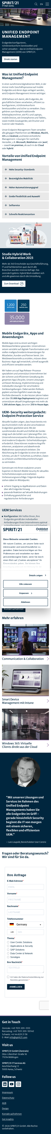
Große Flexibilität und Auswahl (24, 196)
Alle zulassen (25, 584)
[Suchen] (36, 4)
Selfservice (14, 205)
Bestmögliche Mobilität (21, 178)
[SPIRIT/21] (10, 4)
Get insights (8, 1119)
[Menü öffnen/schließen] (47, 4)
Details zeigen (36, 575)
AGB (4, 1103)
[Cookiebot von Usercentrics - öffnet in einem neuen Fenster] (36, 529)
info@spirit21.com (18, 1037)
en (41, 4)
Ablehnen (25, 602)
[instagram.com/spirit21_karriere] (18, 1084)
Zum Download (11, 283)
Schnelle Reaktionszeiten (22, 214)
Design (5, 1108)
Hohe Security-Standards (22, 169)
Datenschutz (8, 1097)
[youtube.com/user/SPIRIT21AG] (11, 1084)
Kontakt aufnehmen (13, 609)
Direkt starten (10, 59)
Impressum (7, 1092)
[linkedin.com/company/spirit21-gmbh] (4, 1084)
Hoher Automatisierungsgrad (23, 187)
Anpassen (24, 593)
